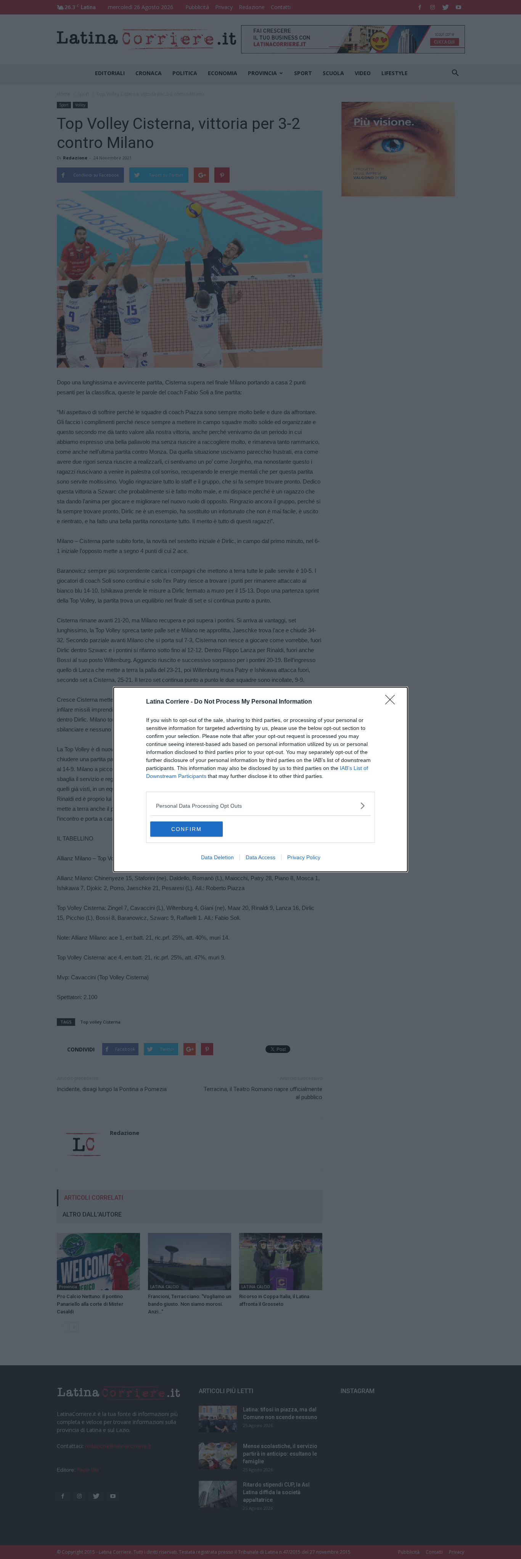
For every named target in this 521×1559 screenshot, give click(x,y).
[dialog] (260, 779)
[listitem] (260, 806)
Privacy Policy (303, 857)
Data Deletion (217, 857)
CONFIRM (186, 829)
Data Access (260, 857)
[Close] (392, 702)
